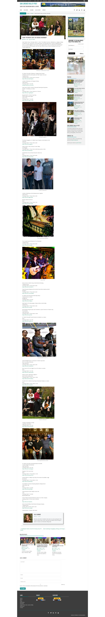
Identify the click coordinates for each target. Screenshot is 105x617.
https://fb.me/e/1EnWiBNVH (27, 366)
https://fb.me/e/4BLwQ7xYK (27, 475)
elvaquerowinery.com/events (28, 85)
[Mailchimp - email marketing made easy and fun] (82, 54)
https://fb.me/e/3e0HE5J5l (27, 150)
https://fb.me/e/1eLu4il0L (27, 307)
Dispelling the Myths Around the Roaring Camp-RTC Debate (31, 529)
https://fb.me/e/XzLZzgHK (27, 508)
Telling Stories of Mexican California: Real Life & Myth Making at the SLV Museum (42, 545)
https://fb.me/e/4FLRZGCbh (27, 426)
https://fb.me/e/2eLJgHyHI (27, 144)
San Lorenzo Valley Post (28, 3)
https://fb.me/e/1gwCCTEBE (27, 100)
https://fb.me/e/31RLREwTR (27, 287)
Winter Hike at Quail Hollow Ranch (78, 118)
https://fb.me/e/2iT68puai (27, 300)
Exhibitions (40, 537)
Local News (26, 10)
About (38, 0)
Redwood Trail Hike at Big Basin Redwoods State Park (79, 103)
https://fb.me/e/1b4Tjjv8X (27, 245)
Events (21, 16)
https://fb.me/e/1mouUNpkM (28, 293)
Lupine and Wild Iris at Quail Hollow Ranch (78, 95)
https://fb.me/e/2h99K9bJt (27, 489)
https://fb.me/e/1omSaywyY (27, 468)
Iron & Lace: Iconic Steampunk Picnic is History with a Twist (57, 545)
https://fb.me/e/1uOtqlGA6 (27, 385)
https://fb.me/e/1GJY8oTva (27, 321)
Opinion (43, 10)
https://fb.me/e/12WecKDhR (27, 372)
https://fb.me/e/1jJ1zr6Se (27, 314)
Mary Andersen (75, 140)
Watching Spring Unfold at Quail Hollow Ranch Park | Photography (79, 81)
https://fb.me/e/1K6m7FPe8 (27, 156)
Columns (31, 10)
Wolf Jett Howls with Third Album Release (27, 545)
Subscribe (49, 0)
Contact (69, 0)
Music (24, 537)
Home (35, 0)
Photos (69, 77)
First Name (70, 49)
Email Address (71, 45)
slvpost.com (40, 549)
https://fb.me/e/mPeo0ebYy (27, 378)
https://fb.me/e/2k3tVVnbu (27, 481)
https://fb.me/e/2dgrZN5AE (27, 197)
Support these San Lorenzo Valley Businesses (59, 0)
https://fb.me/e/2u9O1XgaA (27, 203)
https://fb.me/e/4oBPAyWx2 (27, 78)
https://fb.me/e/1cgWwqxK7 (27, 92)
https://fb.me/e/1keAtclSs (27, 501)
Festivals (55, 537)
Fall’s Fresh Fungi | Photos (79, 88)
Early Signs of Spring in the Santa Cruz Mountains (79, 111)
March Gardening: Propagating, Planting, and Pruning (53, 528)
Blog (41, 0)
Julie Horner (32, 39)
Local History (38, 10)
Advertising (45, 0)
